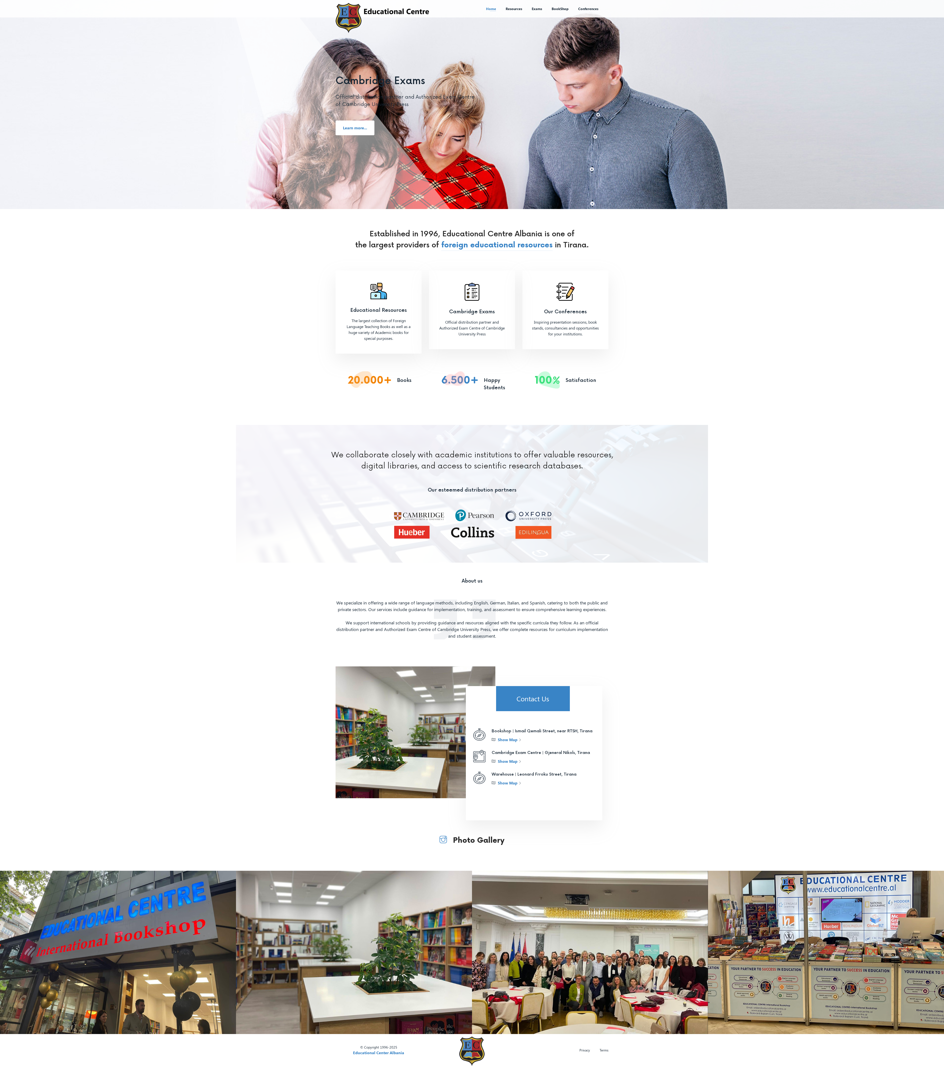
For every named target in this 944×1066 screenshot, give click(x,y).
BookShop (560, 8)
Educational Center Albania (378, 1052)
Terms (604, 1050)
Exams (537, 8)
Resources (514, 8)
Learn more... (355, 127)
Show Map (507, 739)
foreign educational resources (497, 245)
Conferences (588, 8)
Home (491, 8)
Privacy (584, 1050)
